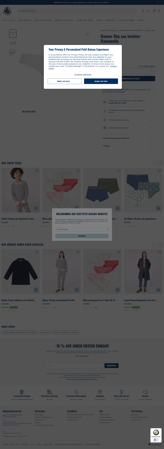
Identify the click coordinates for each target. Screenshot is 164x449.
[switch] (156, 439)
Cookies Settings (82, 74)
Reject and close (63, 81)
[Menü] (160, 429)
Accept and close (101, 81)
